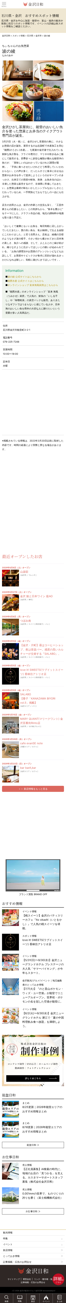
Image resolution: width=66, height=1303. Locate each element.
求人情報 (42, 1173)
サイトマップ (14, 1279)
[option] (33, 1060)
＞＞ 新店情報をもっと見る (33, 788)
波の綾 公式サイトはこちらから (24, 276)
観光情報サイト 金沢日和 (33, 4)
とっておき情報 (11, 1256)
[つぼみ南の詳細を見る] (10, 627)
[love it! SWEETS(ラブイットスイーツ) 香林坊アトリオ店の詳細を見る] (10, 676)
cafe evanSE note (31, 743)
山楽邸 (24, 571)
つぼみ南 (25, 620)
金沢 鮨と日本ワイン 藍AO (36, 596)
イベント (8, 1244)
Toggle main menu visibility (4, 3)
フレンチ (32, 575)
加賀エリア (25, 747)
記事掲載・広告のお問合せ (17, 1261)
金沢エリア (25, 706)
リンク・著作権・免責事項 (46, 1279)
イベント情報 (42, 920)
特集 (5, 1238)
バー (33, 706)
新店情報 (8, 1250)
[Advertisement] (27, 481)
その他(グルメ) (34, 726)
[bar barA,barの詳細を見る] (10, 774)
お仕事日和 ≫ (33, 1211)
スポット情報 (19, 35)
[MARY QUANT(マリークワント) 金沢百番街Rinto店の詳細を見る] (10, 725)
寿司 (30, 600)
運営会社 (27, 1279)
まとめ (42, 1107)
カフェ (34, 747)
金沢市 (39, 35)
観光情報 (8, 1232)
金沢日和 (6, 35)
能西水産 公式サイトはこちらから (26, 280)
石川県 (30, 35)
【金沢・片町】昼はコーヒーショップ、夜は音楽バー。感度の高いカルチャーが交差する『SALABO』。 (41, 649)
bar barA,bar (28, 767)
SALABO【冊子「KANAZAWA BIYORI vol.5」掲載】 (37, 698)
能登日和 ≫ (33, 1145)
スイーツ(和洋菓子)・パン (39, 624)
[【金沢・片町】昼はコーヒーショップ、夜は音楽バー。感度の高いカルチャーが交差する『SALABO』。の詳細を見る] (10, 651)
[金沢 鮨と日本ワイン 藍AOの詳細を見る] (10, 602)
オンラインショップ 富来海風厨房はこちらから (33, 285)
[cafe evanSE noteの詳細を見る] (10, 749)
